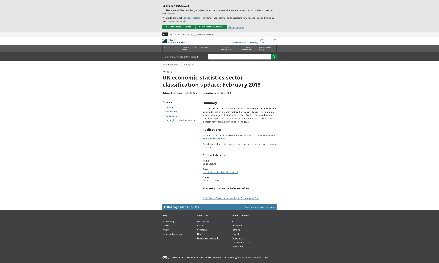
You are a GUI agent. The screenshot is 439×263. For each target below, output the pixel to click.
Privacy (165, 229)
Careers (201, 225)
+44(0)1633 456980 (211, 180)
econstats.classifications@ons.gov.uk (220, 172)
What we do (203, 221)
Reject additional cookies (211, 26)
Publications (171, 111)
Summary (170, 107)
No (197, 206)
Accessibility (168, 221)
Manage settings (236, 27)
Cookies (166, 225)
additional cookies (191, 17)
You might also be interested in (180, 120)
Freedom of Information (208, 238)
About (269, 43)
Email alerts (237, 246)
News (200, 234)
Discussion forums (241, 242)
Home (166, 47)
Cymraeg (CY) (272, 40)
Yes (192, 206)
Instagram (237, 225)
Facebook (236, 229)
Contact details (172, 116)
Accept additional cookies (178, 26)
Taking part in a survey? (265, 48)
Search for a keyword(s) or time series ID (180, 56)
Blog (275, 43)
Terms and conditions (172, 234)
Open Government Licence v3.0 (218, 257)
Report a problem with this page (259, 207)
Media (262, 43)
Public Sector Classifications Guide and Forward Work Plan (231, 198)
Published (190, 64)
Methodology (253, 43)
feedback (194, 34)
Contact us (202, 229)
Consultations (238, 238)
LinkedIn (236, 234)
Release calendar (239, 43)
